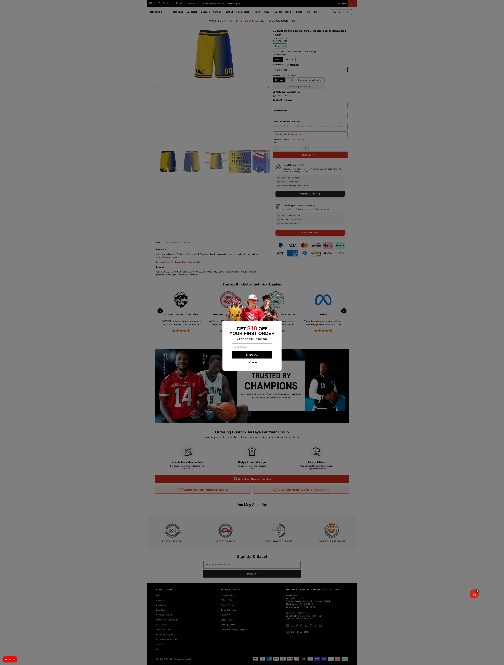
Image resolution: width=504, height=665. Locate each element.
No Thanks (252, 362)
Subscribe (252, 355)
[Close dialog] (278, 298)
